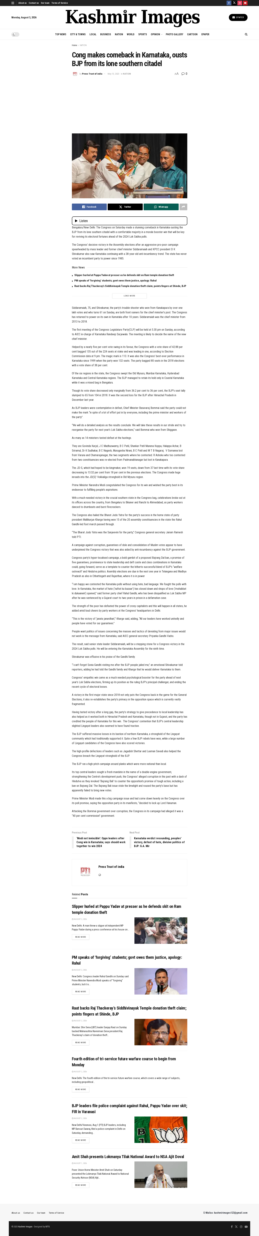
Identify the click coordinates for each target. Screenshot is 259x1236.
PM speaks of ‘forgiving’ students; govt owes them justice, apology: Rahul (115, 280)
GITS (47, 1226)
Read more (82, 937)
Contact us (34, 3)
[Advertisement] (129, 103)
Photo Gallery (174, 34)
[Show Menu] (12, 3)
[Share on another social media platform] (183, 207)
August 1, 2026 (80, 1163)
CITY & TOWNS (78, 34)
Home (74, 45)
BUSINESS (105, 34)
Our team (45, 3)
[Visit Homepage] (132, 17)
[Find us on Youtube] (245, 3)
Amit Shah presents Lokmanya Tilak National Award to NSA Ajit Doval (128, 1156)
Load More (129, 296)
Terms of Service (59, 3)
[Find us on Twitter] (234, 3)
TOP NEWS (60, 34)
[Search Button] (246, 34)
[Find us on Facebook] (229, 3)
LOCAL (93, 34)
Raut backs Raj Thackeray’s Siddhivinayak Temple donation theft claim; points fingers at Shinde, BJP (130, 286)
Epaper (239, 17)
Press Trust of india (92, 73)
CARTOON (192, 34)
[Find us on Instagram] (240, 3)
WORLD (130, 34)
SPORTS (142, 34)
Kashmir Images (25, 1226)
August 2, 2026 (80, 919)
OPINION (155, 34)
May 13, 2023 (113, 73)
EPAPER (205, 34)
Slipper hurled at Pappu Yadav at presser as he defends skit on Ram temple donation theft (124, 275)
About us (22, 3)
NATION (119, 34)
